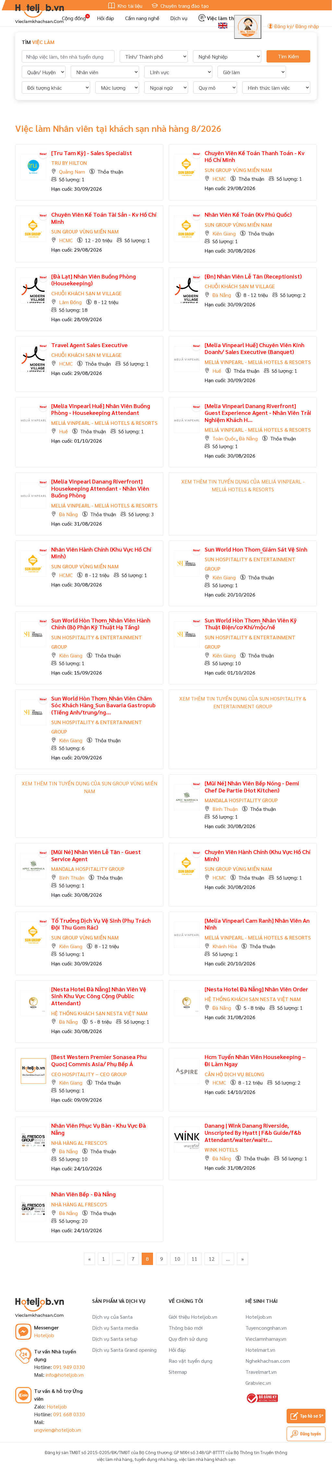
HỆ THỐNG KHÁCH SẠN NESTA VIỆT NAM (99, 1013)
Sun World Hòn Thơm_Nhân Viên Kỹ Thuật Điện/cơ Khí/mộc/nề (251, 623)
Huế (216, 370)
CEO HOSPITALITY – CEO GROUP (89, 1074)
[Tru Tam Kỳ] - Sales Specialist (91, 152)
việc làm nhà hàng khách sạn (207, 1459)
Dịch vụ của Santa (112, 1316)
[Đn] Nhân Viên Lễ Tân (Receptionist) (253, 276)
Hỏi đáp (105, 18)
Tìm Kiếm (288, 56)
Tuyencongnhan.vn (266, 1327)
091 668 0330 (69, 1414)
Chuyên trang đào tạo (184, 5)
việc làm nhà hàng (114, 1459)
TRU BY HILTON (69, 162)
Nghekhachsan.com (267, 1360)
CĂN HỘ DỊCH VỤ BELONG (234, 1074)
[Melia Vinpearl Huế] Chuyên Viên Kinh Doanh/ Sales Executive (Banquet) (254, 348)
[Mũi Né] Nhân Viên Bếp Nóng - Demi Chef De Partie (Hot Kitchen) (252, 786)
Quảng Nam (72, 171)
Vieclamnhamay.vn (265, 1338)
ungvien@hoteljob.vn (57, 1429)
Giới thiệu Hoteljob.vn (193, 1316)
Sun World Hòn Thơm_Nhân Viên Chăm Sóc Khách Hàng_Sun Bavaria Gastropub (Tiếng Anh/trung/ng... (103, 705)
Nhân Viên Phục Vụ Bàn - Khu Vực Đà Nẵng (98, 1129)
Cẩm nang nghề (142, 18)
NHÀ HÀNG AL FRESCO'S (79, 1142)
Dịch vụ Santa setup (114, 1338)
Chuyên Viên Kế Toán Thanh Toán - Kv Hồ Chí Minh (254, 156)
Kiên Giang (224, 233)
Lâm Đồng (70, 302)
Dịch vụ (178, 18)
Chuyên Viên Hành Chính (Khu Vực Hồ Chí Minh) (257, 855)
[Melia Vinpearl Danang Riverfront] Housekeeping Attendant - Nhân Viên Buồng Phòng (100, 488)
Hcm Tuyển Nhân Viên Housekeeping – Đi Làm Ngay (255, 1060)
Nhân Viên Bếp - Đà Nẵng (83, 1194)
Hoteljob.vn (258, 1316)
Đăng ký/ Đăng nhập (296, 26)
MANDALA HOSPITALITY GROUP (241, 800)
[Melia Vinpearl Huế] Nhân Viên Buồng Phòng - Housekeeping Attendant (100, 409)
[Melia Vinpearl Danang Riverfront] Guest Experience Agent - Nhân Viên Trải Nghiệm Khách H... (258, 412)
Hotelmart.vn (260, 1349)
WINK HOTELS (221, 1149)
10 (177, 1258)
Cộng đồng (74, 18)
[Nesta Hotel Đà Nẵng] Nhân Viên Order (256, 989)
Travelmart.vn (261, 1371)
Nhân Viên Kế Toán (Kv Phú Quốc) (248, 214)
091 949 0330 (69, 1366)
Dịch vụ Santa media (115, 1327)
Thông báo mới (186, 1327)
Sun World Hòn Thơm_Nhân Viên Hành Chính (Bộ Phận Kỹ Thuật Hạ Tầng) (100, 623)
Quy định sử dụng (188, 1338)
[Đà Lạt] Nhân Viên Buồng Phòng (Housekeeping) (93, 279)
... (118, 1258)
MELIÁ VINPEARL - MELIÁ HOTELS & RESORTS (258, 362)
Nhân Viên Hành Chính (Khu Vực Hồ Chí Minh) (101, 552)
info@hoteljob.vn (65, 1374)
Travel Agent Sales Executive (89, 344)
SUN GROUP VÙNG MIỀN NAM (238, 169)
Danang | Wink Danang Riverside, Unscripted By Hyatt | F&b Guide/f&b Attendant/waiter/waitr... (253, 1132)
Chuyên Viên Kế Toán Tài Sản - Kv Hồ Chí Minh (103, 218)
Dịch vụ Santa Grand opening (124, 1349)
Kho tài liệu (129, 5)
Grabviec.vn (258, 1382)
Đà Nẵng (221, 294)
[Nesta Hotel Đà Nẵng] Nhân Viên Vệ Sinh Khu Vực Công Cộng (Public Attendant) (98, 996)
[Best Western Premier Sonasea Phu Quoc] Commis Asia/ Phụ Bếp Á (99, 1060)
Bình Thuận (225, 808)
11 (194, 1258)
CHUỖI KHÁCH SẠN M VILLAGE (86, 293)
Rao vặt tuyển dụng (190, 1360)
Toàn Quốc (224, 438)
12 (212, 1258)
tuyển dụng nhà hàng (156, 1459)
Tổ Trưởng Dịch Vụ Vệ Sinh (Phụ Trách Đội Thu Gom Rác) (101, 924)
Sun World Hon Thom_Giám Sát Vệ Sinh (256, 549)
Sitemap (178, 1371)
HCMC (219, 178)
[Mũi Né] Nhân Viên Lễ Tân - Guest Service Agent (96, 855)
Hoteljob (44, 1335)
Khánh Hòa (224, 946)
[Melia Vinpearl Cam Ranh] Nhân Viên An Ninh (257, 924)
